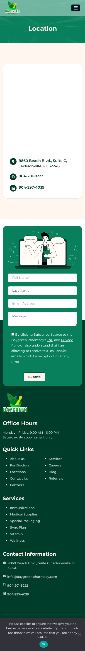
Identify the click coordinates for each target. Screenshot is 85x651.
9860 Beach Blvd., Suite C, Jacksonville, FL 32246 (43, 163)
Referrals (56, 478)
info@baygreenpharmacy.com (32, 577)
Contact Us (19, 478)
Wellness (17, 541)
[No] (79, 634)
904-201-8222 (31, 176)
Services (55, 459)
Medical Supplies (24, 514)
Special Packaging (25, 521)
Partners (17, 485)
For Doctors (19, 465)
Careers (55, 465)
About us (17, 459)
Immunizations (22, 508)
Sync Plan (18, 527)
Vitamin (16, 534)
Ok (44, 644)
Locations (18, 472)
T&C (50, 340)
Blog (52, 472)
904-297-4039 (31, 187)
